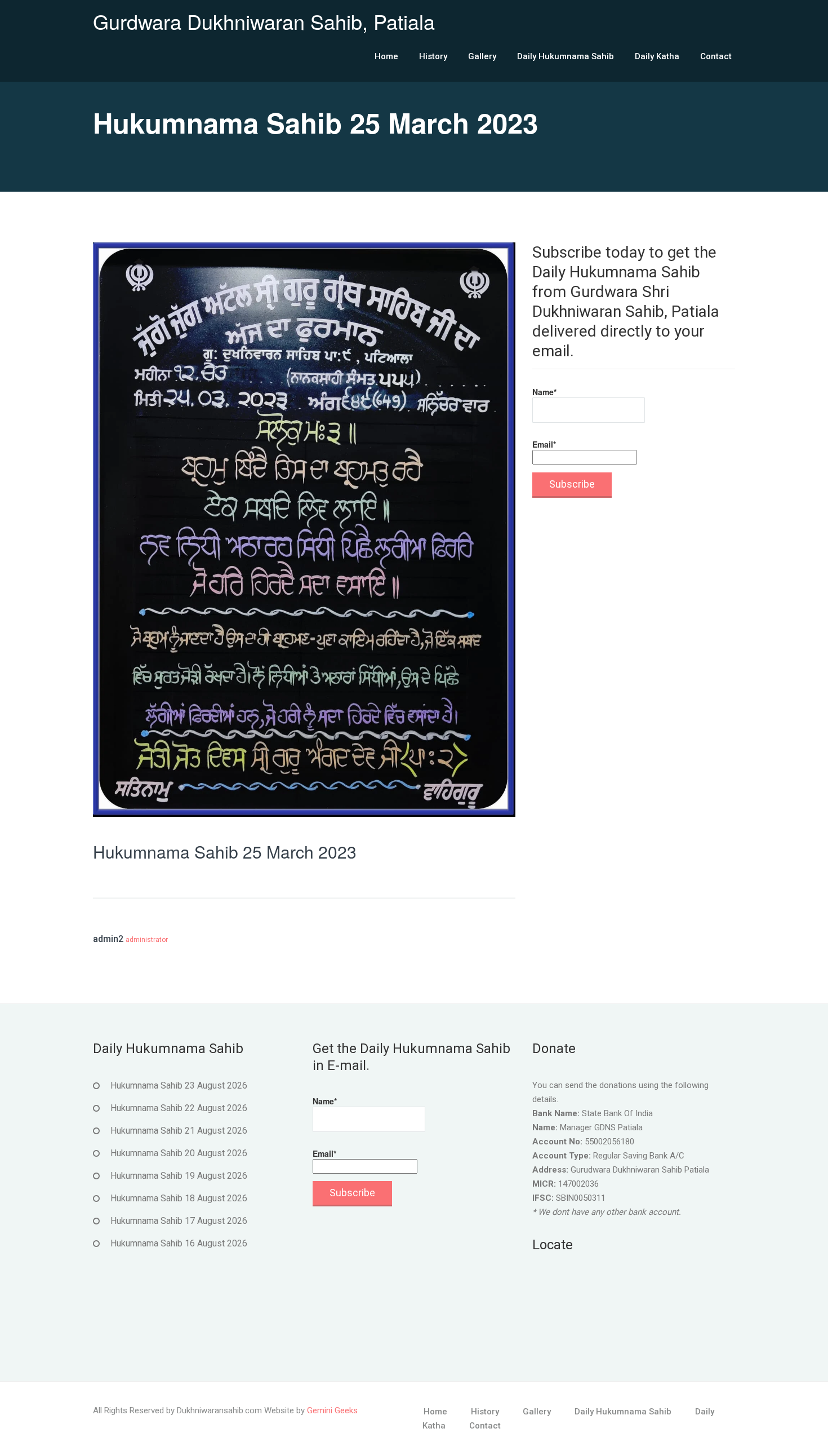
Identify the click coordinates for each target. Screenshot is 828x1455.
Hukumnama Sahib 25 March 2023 (225, 851)
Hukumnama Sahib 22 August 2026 (178, 1108)
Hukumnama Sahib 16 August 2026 (178, 1243)
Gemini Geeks (332, 1410)
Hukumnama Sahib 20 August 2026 (178, 1153)
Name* (544, 391)
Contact (716, 56)
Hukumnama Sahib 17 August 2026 (178, 1220)
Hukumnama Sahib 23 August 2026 (178, 1085)
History (433, 56)
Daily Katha (657, 56)
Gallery (482, 56)
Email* (544, 444)
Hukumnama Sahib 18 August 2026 (178, 1198)
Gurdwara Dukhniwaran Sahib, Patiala (264, 21)
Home (386, 56)
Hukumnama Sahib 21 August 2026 (178, 1130)
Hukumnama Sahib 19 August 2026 (178, 1175)
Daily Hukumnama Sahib (565, 56)
